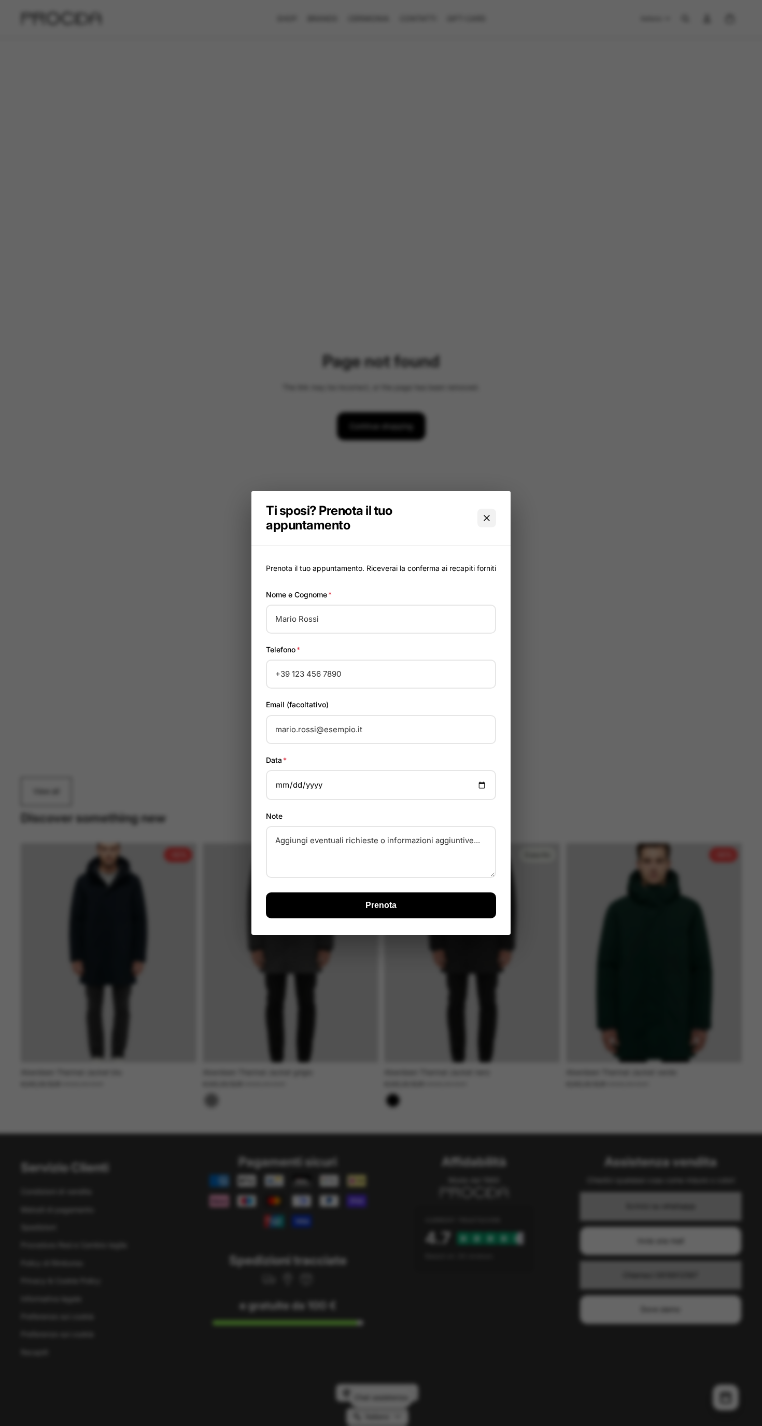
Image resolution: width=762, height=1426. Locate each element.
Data (276, 760)
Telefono (283, 649)
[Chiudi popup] (486, 518)
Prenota (381, 905)
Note (274, 816)
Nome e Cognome (299, 594)
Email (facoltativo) (297, 704)
